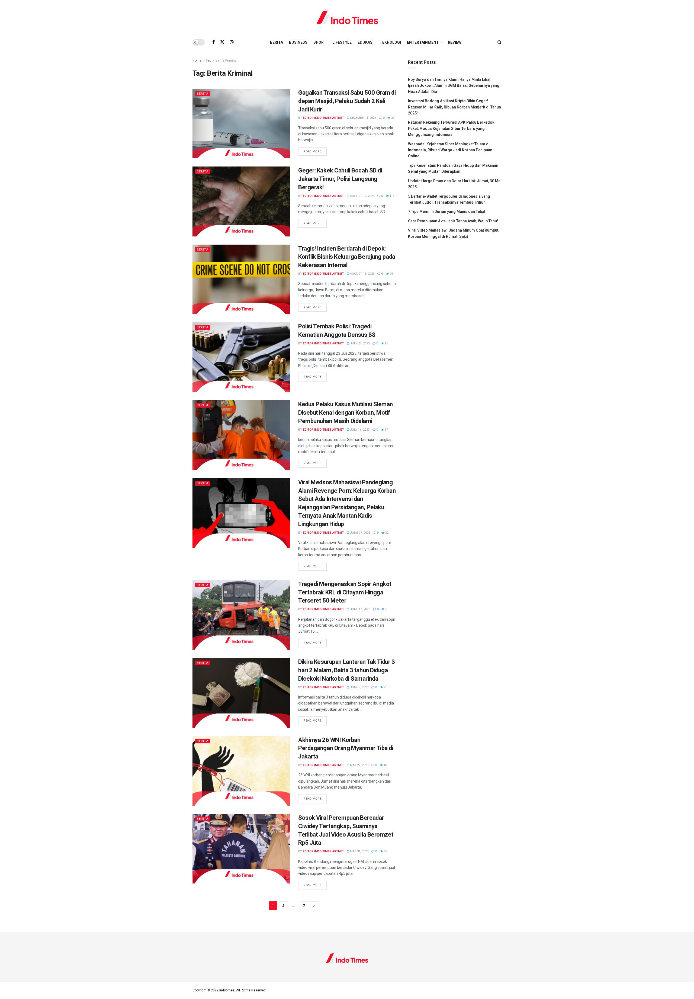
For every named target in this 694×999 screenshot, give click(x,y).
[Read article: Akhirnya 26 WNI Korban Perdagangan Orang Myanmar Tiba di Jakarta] (241, 771)
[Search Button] (499, 42)
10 (385, 765)
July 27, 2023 (359, 343)
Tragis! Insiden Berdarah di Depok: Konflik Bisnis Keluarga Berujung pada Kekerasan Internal (346, 257)
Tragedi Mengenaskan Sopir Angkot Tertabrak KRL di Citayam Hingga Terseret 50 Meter (344, 592)
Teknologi (390, 42)
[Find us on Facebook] (213, 42)
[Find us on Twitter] (222, 42)
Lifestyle (342, 42)
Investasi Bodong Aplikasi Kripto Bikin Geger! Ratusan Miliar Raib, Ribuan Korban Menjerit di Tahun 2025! (454, 107)
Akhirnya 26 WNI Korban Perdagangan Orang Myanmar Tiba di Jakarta (345, 748)
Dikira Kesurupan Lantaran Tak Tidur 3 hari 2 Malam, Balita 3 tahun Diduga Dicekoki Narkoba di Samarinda (346, 670)
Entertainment (423, 42)
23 (385, 851)
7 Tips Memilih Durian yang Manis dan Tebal (446, 211)
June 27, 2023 (359, 532)
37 (392, 118)
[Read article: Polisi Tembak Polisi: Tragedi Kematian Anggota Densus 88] (241, 357)
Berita (276, 42)
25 (391, 274)
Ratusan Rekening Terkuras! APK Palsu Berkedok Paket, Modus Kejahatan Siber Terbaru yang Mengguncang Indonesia (451, 128)
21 (385, 687)
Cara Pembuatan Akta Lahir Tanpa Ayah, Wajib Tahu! (453, 221)
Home (196, 60)
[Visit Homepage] (347, 17)
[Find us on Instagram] (232, 42)
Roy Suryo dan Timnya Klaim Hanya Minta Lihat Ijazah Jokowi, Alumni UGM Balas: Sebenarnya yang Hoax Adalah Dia (453, 85)
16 (386, 343)
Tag (208, 60)
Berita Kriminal (226, 60)
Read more (315, 151)
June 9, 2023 (358, 687)
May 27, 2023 (358, 765)
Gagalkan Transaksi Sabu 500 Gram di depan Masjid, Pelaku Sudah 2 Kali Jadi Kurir (347, 101)
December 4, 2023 (362, 118)
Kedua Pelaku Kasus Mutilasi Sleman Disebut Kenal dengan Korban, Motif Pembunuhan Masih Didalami (345, 412)
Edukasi (366, 42)
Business (298, 42)
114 (391, 196)
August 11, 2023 (361, 274)
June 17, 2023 (359, 609)
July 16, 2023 (359, 429)
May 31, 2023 (358, 851)
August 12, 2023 (361, 196)
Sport (319, 42)
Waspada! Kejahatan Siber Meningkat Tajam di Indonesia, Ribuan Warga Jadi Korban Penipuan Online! (450, 150)
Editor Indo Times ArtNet (323, 118)
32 (386, 532)
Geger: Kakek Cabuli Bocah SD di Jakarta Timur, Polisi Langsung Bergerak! (340, 179)
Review (454, 42)
